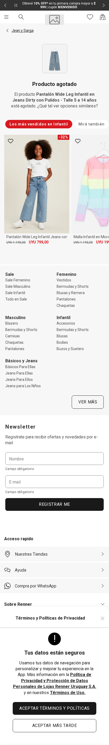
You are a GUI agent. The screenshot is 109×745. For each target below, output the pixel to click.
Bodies (62, 342)
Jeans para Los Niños (23, 386)
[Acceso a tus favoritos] (90, 17)
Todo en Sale (16, 299)
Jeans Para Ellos (19, 379)
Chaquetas (66, 305)
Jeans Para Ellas (19, 373)
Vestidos (64, 280)
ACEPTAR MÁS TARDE (54, 725)
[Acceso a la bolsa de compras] (102, 17)
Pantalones (66, 299)
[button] (7, 30)
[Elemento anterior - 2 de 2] (5, 5)
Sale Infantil (15, 293)
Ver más (87, 401)
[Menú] (6, 17)
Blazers (11, 323)
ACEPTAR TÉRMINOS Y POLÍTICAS (54, 708)
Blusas (62, 336)
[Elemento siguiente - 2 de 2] (103, 5)
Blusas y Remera (71, 293)
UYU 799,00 (38, 242)
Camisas (12, 336)
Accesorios (66, 323)
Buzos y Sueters (70, 349)
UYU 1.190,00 (16, 242)
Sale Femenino (17, 280)
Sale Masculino (17, 286)
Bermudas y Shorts (73, 286)
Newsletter (20, 427)
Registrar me (54, 504)
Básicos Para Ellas (20, 367)
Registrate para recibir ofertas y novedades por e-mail (51, 439)
